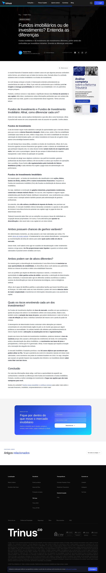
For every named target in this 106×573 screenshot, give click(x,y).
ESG (70, 520)
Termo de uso (11, 520)
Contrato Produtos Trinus (63, 482)
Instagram (84, 487)
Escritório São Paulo (13, 487)
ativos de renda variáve (20, 236)
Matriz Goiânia (12, 482)
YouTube (83, 492)
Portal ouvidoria (36, 482)
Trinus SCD (35, 503)
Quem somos (55, 2)
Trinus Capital (42, 2)
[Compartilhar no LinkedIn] (75, 52)
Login (100, 3)
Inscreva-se (69, 425)
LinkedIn (83, 482)
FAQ (58, 497)
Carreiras (65, 2)
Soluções (30, 2)
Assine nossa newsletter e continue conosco (37, 385)
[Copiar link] (85, 52)
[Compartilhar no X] (78, 52)
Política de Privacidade (26, 520)
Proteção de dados (37, 492)
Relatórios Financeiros (63, 487)
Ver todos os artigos (93, 452)
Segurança (40, 520)
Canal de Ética (36, 487)
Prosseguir (93, 569)
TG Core (34, 498)
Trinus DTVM (35, 508)
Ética (50, 520)
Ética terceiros (60, 520)
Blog (20, 14)
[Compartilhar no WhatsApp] (82, 52)
